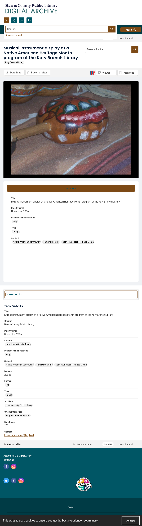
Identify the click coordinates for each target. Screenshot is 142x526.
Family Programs (51, 242)
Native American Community (27, 242)
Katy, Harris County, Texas (18, 344)
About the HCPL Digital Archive (18, 456)
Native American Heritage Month (78, 242)
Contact (71, 507)
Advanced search (14, 35)
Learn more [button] (91, 520)
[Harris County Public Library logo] (83, 484)
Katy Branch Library (14, 62)
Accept (130, 520)
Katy (15, 221)
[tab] (71, 188)
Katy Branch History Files (18, 415)
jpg (7, 385)
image (16, 232)
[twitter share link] (6, 480)
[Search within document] (134, 49)
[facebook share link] (6, 466)
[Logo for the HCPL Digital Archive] (31, 9)
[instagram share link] (13, 466)
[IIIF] (92, 73)
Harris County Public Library (19, 405)
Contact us (8, 460)
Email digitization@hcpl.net (19, 435)
